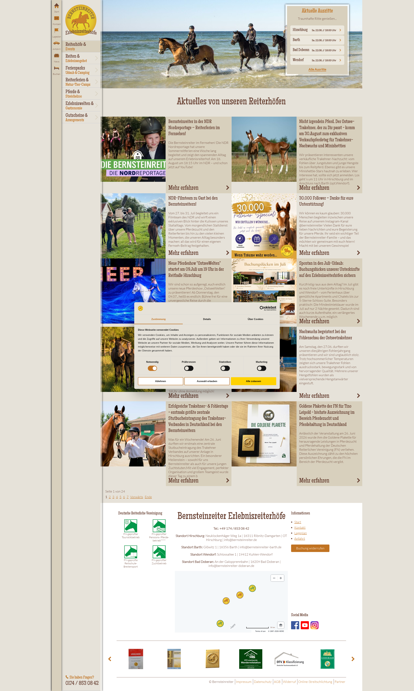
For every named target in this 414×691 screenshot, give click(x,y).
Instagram (314, 625)
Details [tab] (207, 319)
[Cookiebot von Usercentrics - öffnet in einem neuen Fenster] (262, 308)
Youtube (305, 625)
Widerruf (289, 682)
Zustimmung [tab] (158, 319)
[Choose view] (281, 625)
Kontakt (57, 24)
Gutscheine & (76, 117)
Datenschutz (263, 682)
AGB (277, 682)
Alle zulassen (253, 381)
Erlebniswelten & (79, 105)
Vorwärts (136, 497)
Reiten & (76, 58)
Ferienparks (77, 70)
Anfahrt (56, 49)
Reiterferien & (77, 82)
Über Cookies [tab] (255, 319)
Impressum (243, 682)
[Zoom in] (281, 578)
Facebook (295, 625)
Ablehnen (160, 381)
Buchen (56, 74)
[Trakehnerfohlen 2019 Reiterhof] (264, 149)
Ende (148, 497)
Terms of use (260, 631)
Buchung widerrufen (310, 548)
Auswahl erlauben (207, 381)
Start (56, 11)
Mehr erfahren (183, 188)
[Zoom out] (274, 578)
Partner (340, 682)
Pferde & (73, 94)
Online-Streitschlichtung (315, 682)
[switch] (188, 368)
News (56, 61)
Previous (110, 659)
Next (352, 659)
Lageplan (56, 36)
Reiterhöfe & (75, 46)
